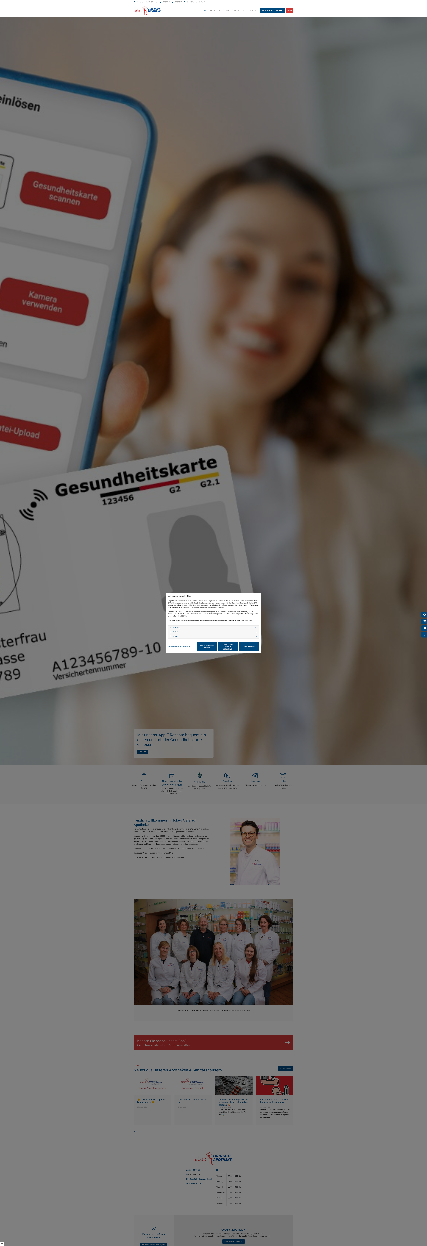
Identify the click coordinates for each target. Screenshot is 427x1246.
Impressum (186, 647)
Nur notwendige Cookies (207, 647)
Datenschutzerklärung (174, 647)
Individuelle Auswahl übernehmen (228, 646)
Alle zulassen (249, 647)
